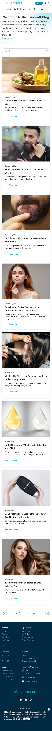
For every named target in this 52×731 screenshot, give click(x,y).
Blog (4, 643)
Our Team (5, 658)
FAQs (24, 655)
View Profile (26, 631)
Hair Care (5, 640)
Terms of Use (7, 671)
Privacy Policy (7, 674)
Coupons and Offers (30, 658)
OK (26, 719)
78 (34, 613)
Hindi (4, 646)
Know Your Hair (28, 640)
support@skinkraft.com (34, 681)
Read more (13, 116)
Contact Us (6, 661)
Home (4, 631)
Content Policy (7, 679)
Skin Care (5, 637)
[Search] (48, 50)
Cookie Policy (7, 676)
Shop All (5, 634)
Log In (39, 3)
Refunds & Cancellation (31, 661)
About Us (5, 655)
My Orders (26, 634)
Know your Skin (28, 637)
